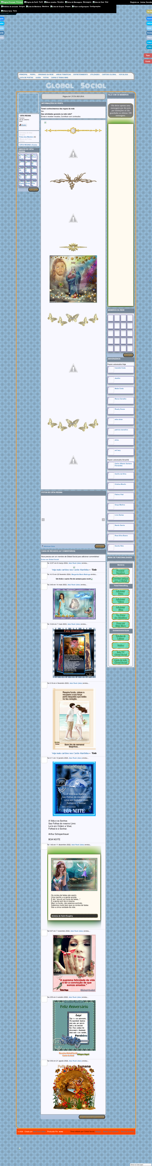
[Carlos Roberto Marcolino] (123, 326)
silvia (117, 440)
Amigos (22, 6)
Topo (148, 55)
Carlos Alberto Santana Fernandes (123, 464)
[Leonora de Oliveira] (34, 183)
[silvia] (111, 444)
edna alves (119, 419)
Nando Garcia (120, 525)
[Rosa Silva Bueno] (111, 539)
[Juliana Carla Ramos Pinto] (117, 333)
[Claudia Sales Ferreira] (110, 333)
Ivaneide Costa (120, 368)
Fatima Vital (119, 494)
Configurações (95, 6)
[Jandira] (111, 382)
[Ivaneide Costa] (111, 372)
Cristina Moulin (120, 484)
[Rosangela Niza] (21, 183)
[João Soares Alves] (28, 163)
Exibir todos (33, 189)
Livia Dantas (119, 515)
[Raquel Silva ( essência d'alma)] (130, 318)
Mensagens (87, 2)
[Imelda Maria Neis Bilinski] (34, 163)
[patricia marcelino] (111, 434)
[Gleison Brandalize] (117, 341)
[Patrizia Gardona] (21, 157)
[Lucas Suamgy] (123, 348)
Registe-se (134, 2)
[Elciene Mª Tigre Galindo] (123, 341)
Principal (19, 2)
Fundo (147, 61)
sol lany (118, 450)
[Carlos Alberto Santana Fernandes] (111, 467)
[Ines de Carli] (130, 333)
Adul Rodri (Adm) (75, 563)
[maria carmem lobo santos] (34, 176)
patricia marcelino (121, 429)
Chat (106, 2)
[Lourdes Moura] (21, 176)
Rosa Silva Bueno (121, 535)
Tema (15, 11)
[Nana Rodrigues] (130, 348)
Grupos (68, 6)
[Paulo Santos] (110, 318)
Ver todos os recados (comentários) (92, 1117)
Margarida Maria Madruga (80, 574)
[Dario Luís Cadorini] (110, 348)
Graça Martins (120, 505)
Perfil (41, 2)
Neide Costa (119, 388)
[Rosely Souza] (111, 413)
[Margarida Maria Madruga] (28, 183)
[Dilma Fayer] (28, 157)
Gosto (24, 125)
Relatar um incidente (110, 1131)
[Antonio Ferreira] (117, 318)
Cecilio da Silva (120, 474)
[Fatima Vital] (111, 498)
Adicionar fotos (49, 546)
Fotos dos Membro (26, 137)
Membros (45, 6)
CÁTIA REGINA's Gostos (28, 145)
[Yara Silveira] (34, 157)
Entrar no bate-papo (137, 1164)
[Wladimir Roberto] (117, 326)
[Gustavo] (130, 326)
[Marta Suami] (34, 170)
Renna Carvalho (120, 399)
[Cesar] (123, 318)
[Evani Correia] (28, 176)
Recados (60, 2)
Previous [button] (43, 519)
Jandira (117, 378)
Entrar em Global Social (50, 559)
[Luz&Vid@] (110, 341)
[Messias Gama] (110, 326)
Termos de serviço (127, 1131)
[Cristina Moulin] (111, 488)
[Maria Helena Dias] (123, 333)
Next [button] (103, 519)
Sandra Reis (119, 546)
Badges (98, 1131)
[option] (73, 519)
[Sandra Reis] (111, 550)
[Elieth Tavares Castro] (21, 163)
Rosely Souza (120, 409)
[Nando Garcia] (111, 529)
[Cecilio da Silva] (111, 478)
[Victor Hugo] (28, 170)
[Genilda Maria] (117, 348)
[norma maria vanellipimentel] (21, 170)
